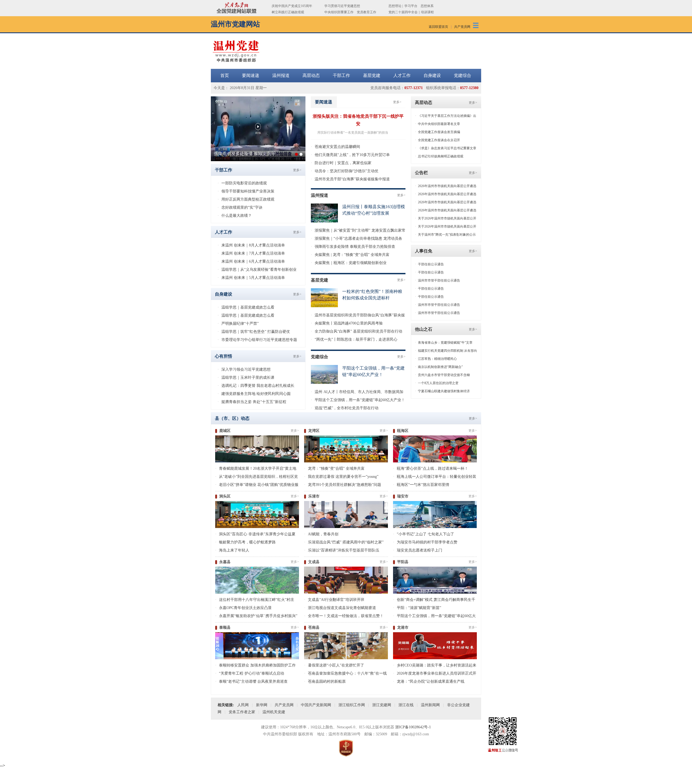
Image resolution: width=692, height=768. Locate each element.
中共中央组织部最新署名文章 (437, 124)
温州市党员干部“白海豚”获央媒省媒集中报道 (350, 179)
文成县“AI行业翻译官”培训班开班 (334, 600)
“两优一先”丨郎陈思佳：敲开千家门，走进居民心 (354, 339)
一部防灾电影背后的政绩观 (242, 183)
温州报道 (281, 75)
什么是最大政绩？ (235, 216)
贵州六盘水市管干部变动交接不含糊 (442, 375)
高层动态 (311, 75)
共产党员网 (462, 27)
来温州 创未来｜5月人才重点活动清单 (251, 278)
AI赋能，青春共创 (321, 534)
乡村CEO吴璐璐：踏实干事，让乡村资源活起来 (434, 665)
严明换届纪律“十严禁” (238, 324)
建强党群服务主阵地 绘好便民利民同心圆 (254, 394)
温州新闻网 (430, 705)
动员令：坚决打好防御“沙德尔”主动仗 (344, 171)
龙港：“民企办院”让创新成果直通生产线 (428, 681)
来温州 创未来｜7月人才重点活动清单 (251, 253)
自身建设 (432, 75)
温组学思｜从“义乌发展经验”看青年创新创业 (257, 270)
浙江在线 (406, 705)
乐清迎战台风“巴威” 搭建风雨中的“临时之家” (344, 542)
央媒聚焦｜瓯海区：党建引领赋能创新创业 (349, 263)
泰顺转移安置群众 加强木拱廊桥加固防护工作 (255, 665)
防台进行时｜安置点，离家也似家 (341, 163)
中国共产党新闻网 (316, 705)
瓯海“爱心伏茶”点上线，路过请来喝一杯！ (430, 468)
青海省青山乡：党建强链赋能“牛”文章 (444, 342)
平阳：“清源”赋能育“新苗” (417, 608)
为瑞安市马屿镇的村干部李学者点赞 (425, 542)
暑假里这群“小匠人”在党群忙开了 (334, 665)
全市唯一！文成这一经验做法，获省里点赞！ (344, 616)
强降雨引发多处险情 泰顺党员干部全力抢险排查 (353, 247)
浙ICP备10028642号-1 (413, 727)
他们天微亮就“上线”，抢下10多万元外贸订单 (350, 155)
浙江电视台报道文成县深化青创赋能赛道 (340, 608)
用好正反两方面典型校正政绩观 (246, 199)
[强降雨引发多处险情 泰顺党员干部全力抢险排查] (258, 98)
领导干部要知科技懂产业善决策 (246, 191)
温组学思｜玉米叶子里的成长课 (246, 377)
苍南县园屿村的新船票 (325, 681)
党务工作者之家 (242, 712)
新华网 (261, 705)
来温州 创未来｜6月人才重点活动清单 (251, 261)
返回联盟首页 (438, 27)
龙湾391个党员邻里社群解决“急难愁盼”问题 (342, 485)
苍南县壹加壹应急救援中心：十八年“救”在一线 (345, 673)
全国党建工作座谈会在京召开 (437, 140)
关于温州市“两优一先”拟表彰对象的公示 (445, 234)
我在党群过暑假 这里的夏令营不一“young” (341, 477)
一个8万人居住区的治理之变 (436, 383)
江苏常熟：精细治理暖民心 (436, 359)
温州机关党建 (273, 712)
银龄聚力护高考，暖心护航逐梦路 (245, 542)
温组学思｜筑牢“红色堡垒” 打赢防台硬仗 (254, 332)
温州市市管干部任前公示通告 (437, 280)
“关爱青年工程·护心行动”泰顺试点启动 (249, 673)
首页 (224, 75)
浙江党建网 (381, 705)
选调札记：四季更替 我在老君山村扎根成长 (256, 386)
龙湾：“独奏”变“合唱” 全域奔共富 (334, 468)
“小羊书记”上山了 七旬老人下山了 (423, 534)
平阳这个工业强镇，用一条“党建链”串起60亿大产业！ (358, 400)
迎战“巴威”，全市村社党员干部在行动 (344, 408)
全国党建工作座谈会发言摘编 (437, 132)
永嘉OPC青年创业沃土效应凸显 (243, 608)
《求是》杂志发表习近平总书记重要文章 (445, 148)
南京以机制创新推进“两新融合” (439, 367)
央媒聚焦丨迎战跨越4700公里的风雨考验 (347, 323)
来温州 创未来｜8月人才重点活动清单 (251, 245)
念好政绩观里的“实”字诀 (240, 207)
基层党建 (371, 75)
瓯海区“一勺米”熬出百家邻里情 (421, 485)
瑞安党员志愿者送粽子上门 (417, 550)
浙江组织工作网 (351, 705)
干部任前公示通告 (429, 264)
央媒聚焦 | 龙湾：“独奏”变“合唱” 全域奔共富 (350, 255)
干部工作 (341, 75)
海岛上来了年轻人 (232, 550)
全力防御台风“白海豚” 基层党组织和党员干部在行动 (356, 331)
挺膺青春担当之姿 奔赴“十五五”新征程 (252, 402)
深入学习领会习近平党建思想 (244, 369)
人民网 (243, 705)
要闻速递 (250, 75)
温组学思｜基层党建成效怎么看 (246, 307)
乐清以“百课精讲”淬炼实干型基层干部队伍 (341, 550)
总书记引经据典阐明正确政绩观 (439, 156)
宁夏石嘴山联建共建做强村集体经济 (442, 391)
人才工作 (402, 75)
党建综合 (462, 75)
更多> (473, 102)
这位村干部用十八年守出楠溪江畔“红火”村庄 (254, 600)
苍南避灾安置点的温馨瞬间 (335, 147)
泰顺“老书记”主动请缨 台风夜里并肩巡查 (251, 681)
